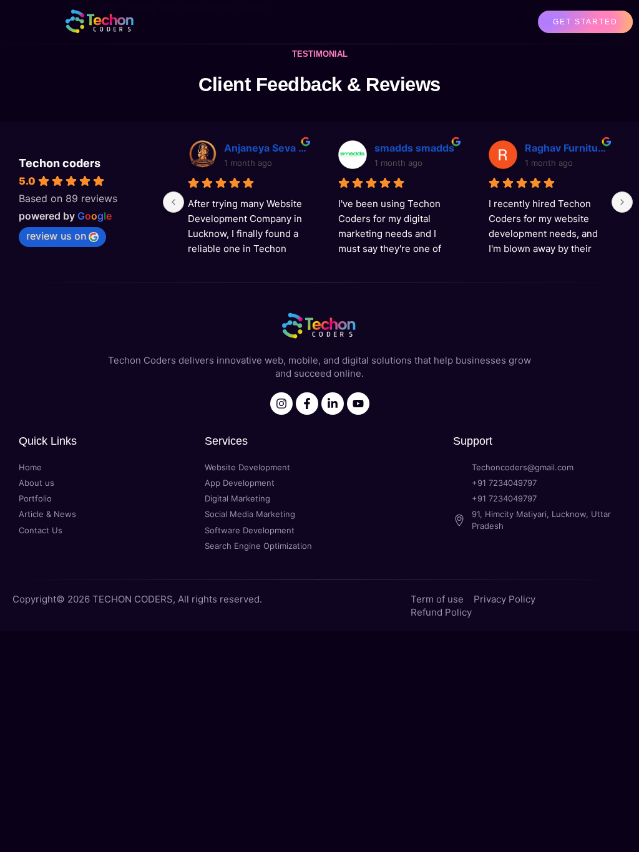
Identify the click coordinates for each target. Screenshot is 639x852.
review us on (56, 236)
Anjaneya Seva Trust (265, 148)
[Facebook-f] (307, 403)
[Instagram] (281, 403)
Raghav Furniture (566, 148)
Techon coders (59, 163)
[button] (521, 21)
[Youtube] (358, 403)
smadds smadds (414, 148)
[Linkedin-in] (332, 403)
